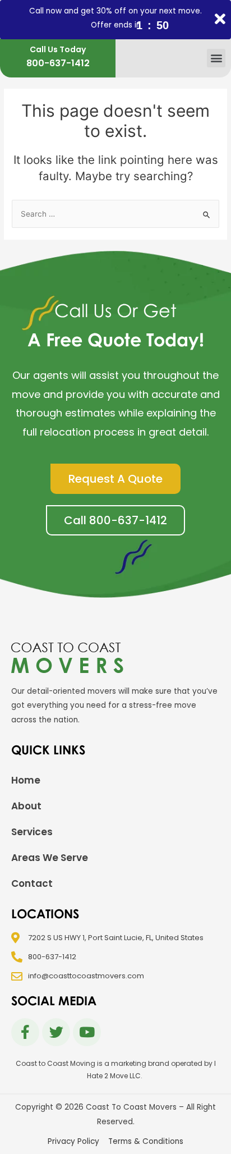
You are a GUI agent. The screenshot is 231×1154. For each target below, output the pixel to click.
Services (32, 832)
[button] (216, 58)
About (26, 806)
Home (25, 780)
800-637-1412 (58, 63)
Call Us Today (58, 49)
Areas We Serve (49, 857)
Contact (32, 883)
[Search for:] (115, 213)
